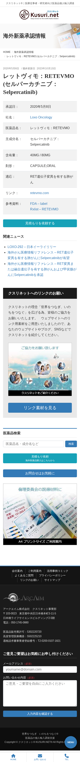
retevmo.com (39, 193)
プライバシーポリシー (52, 575)
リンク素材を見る (40, 407)
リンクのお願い (29, 579)
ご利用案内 (34, 570)
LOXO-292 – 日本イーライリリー (32, 247)
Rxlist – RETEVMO (44, 209)
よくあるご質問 (24, 575)
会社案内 (17, 570)
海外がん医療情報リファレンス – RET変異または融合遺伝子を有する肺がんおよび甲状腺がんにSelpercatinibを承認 (42, 269)
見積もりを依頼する (40, 223)
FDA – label (38, 203)
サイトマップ (52, 579)
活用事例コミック (57, 570)
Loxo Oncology (41, 117)
